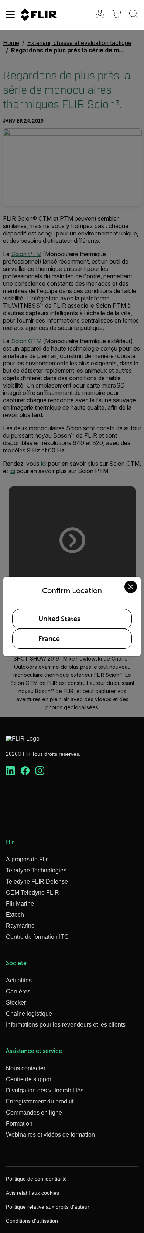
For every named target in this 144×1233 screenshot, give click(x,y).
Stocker (16, 1002)
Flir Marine (20, 903)
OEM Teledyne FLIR (32, 892)
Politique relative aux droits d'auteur (47, 1207)
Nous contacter (25, 1068)
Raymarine (20, 926)
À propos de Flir (27, 859)
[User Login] (96, 15)
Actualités (19, 980)
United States (59, 619)
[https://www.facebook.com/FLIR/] (25, 771)
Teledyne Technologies (36, 870)
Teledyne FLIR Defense (37, 881)
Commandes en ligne (34, 1112)
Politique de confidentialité (36, 1179)
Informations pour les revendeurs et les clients (66, 1025)
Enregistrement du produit (39, 1101)
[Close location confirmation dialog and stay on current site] (130, 587)
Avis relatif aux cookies (32, 1193)
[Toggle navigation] (10, 14)
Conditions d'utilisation (32, 1221)
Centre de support (29, 1079)
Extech (15, 915)
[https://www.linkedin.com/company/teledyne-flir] (10, 771)
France (49, 639)
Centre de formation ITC (37, 937)
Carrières (18, 991)
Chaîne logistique (29, 1013)
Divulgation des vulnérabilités (44, 1090)
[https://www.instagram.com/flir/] (39, 771)
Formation (19, 1123)
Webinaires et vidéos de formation (50, 1135)
